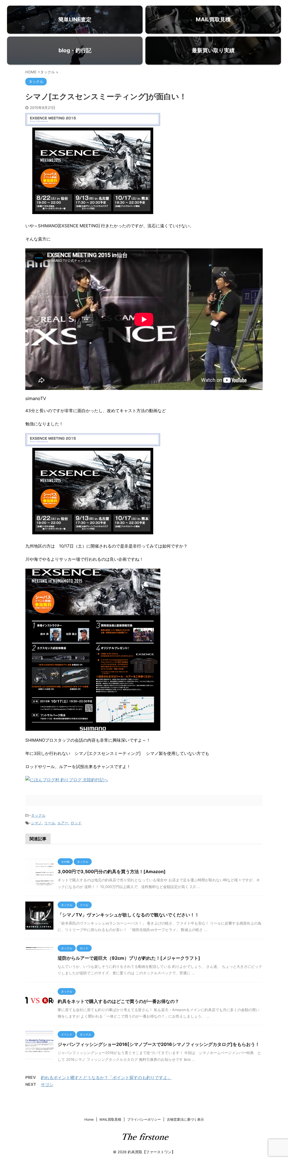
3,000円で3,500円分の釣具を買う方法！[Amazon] (112, 871)
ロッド (76, 823)
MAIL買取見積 (110, 1119)
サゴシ (47, 1084)
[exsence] (92, 532)
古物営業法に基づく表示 (185, 1119)
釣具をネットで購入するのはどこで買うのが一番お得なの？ (118, 1001)
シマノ (36, 823)
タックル (38, 815)
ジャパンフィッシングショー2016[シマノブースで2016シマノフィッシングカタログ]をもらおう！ (159, 1044)
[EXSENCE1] (92, 727)
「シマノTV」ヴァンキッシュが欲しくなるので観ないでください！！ (128, 915)
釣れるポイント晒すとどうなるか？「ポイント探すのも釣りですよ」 (106, 1077)
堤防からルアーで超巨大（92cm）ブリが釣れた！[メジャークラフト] (129, 958)
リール (49, 823)
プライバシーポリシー (144, 1119)
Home (89, 1119)
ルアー (62, 823)
